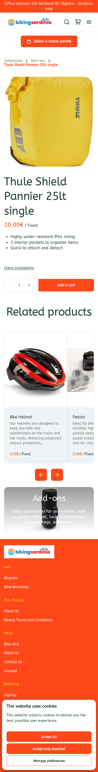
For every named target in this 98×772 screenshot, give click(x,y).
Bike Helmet (21, 417)
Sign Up (10, 695)
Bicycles (11, 578)
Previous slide (41, 475)
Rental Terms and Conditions (28, 620)
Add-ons (38, 61)
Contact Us (13, 662)
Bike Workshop (16, 587)
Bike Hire (11, 644)
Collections (13, 61)
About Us (11, 611)
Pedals (79, 417)
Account (10, 671)
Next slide (57, 475)
